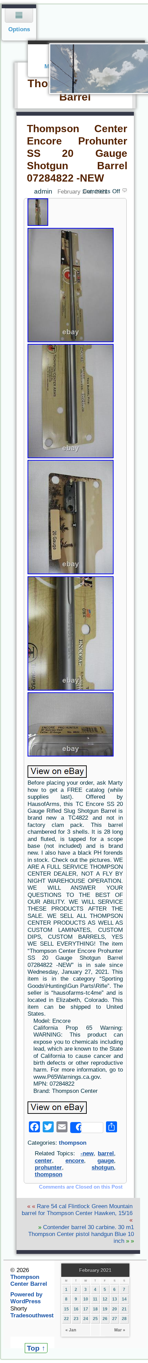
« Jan (70, 1330)
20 (114, 1309)
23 (76, 1318)
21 (124, 1309)
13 (114, 1299)
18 (95, 1309)
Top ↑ (36, 1348)
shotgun (103, 1167)
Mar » (119, 1330)
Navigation (19, 22)
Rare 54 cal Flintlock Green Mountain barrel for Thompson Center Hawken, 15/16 (77, 1209)
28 (124, 1318)
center (43, 1160)
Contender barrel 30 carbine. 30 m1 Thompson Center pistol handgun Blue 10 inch (81, 1234)
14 (124, 1299)
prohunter (48, 1167)
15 (66, 1309)
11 (95, 1299)
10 (85, 1299)
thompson (72, 1143)
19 (105, 1309)
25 (95, 1318)
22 (66, 1318)
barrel (106, 1153)
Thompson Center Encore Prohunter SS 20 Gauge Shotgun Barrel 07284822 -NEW (77, 153)
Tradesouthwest (32, 1315)
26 (105, 1318)
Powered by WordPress (26, 1298)
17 (85, 1309)
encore (74, 1160)
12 (105, 1299)
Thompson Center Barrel (28, 1280)
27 (114, 1318)
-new (87, 1153)
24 (85, 1318)
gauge (105, 1160)
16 (76, 1309)
